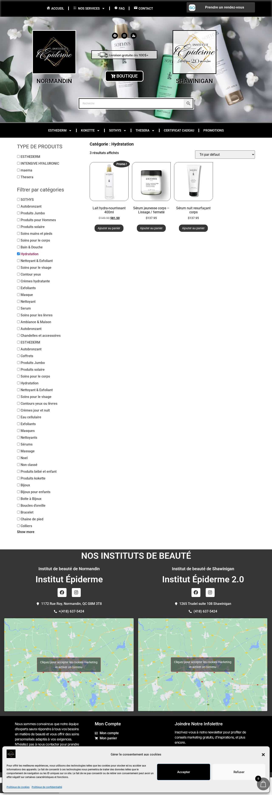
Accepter (183, 772)
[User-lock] (134, 36)
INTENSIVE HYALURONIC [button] (40, 163)
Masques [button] (28, 431)
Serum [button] (26, 308)
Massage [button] (28, 451)
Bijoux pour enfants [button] (35, 492)
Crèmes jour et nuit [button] (35, 410)
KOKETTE (88, 130)
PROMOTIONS (213, 130)
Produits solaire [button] (33, 227)
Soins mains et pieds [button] (36, 234)
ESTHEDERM (57, 130)
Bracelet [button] (27, 512)
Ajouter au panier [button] (109, 228)
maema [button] (26, 170)
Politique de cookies (18, 787)
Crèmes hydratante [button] (35, 281)
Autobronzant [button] (31, 206)
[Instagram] (124, 36)
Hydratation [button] (29, 254)
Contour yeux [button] (31, 274)
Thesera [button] (27, 177)
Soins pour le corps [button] (35, 240)
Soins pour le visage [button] (36, 268)
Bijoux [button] (25, 485)
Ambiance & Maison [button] (36, 322)
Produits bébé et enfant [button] (39, 472)
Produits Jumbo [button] (33, 213)
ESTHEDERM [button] (30, 157)
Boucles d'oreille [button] (33, 506)
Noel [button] (24, 458)
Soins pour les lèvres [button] (36, 315)
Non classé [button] (29, 465)
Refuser (239, 772)
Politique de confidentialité (47, 787)
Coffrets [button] (27, 356)
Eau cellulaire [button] (31, 417)
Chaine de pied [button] (32, 519)
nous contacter (48, 744)
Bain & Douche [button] (32, 247)
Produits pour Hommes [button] (38, 220)
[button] (263, 755)
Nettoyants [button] (29, 438)
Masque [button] (27, 295)
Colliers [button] (26, 526)
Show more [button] (25, 532)
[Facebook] (115, 36)
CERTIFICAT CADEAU (179, 130)
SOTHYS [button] (27, 200)
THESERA (142, 130)
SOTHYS (115, 130)
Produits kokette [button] (33, 478)
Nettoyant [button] (28, 302)
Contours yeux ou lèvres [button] (39, 404)
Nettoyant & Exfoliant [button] (37, 261)
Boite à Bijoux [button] (31, 499)
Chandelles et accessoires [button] (41, 336)
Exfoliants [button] (28, 288)
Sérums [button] (27, 444)
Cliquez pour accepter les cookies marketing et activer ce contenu (69, 665)
